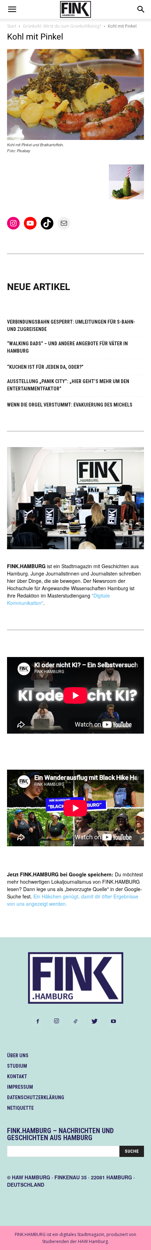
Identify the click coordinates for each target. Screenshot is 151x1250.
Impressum (20, 1087)
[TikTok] (75, 1022)
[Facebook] (38, 1022)
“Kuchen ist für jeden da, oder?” (45, 367)
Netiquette (20, 1108)
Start (11, 26)
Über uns (17, 1055)
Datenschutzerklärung (35, 1097)
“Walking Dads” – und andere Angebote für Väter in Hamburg (67, 347)
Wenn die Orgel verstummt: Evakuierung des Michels (69, 405)
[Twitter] (94, 1022)
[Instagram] (57, 1021)
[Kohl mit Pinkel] (75, 138)
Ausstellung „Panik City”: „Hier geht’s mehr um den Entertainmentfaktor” (68, 385)
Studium (17, 1066)
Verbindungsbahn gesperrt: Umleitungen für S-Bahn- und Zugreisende (71, 325)
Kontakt (17, 1076)
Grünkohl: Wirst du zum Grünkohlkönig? (62, 26)
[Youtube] (113, 1022)
